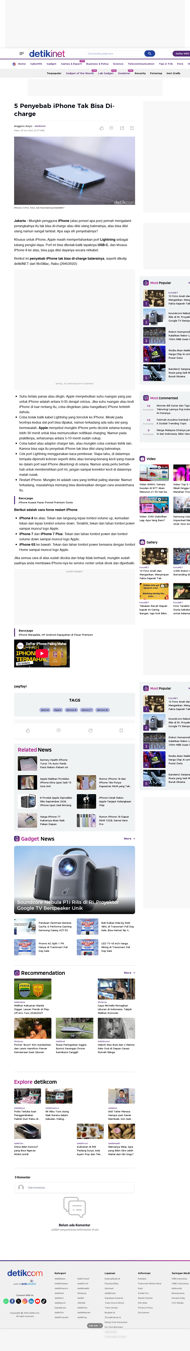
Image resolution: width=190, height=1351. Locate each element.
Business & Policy (97, 63)
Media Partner (145, 1298)
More (127, 838)
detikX (80, 1298)
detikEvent (110, 1293)
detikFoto (82, 1307)
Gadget (51, 63)
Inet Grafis (173, 73)
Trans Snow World (114, 1303)
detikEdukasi (61, 1283)
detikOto (59, 1312)
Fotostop (156, 73)
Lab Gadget (107, 72)
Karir (140, 1288)
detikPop (82, 1317)
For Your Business (114, 1327)
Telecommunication (141, 63)
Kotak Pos (143, 1293)
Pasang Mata (111, 1283)
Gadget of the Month (81, 72)
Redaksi (142, 1278)
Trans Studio (111, 1307)
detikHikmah (83, 1312)
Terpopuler (54, 73)
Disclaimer (143, 1312)
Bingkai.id (110, 1312)
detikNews (60, 1278)
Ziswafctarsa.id (113, 1317)
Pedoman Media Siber (149, 1283)
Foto (180, 63)
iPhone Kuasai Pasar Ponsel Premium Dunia (46, 502)
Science (118, 63)
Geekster (125, 72)
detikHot (59, 1298)
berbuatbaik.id (112, 1278)
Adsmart (109, 1288)
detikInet (59, 1293)
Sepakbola (60, 1307)
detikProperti (61, 1317)
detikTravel (83, 1278)
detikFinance (61, 1288)
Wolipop (81, 1293)
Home (22, 63)
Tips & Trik (166, 63)
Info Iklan (142, 1303)
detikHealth (83, 1288)
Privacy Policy (145, 1307)
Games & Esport (72, 62)
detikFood (82, 1283)
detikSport (60, 1303)
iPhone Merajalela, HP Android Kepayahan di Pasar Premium (56, 634)
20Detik (81, 1303)
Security (140, 73)
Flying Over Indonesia (116, 1322)
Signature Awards (114, 1298)
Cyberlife (36, 63)
